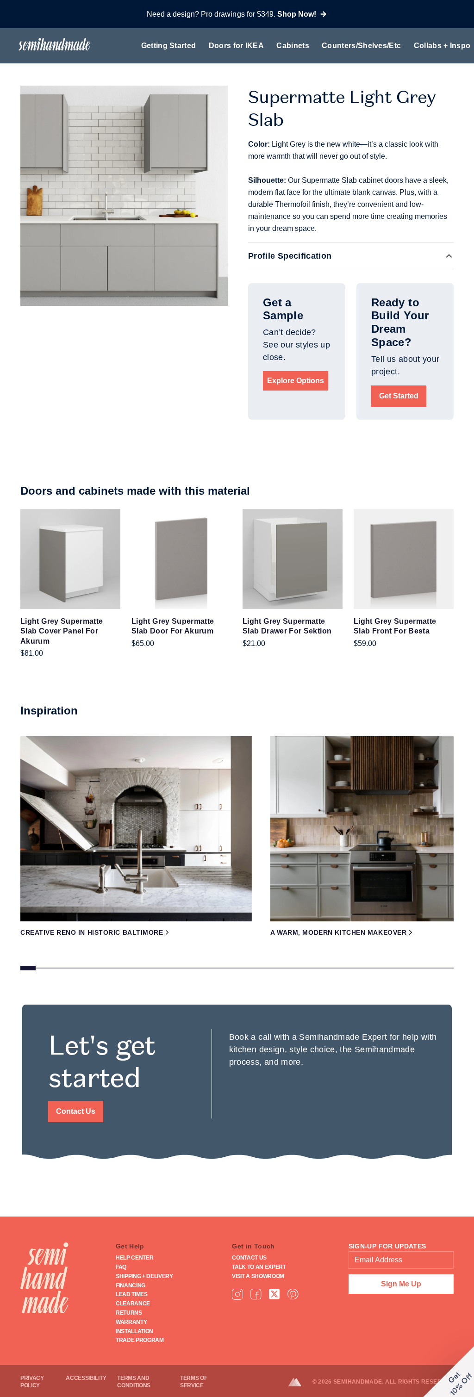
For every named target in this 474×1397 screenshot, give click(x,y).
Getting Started (168, 46)
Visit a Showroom (258, 1276)
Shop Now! (296, 14)
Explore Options (295, 381)
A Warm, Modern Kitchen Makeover (338, 932)
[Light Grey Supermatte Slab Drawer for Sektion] (293, 559)
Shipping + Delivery (144, 1276)
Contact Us (75, 1111)
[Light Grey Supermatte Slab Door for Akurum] (181, 559)
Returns (129, 1313)
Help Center (134, 1257)
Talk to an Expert (259, 1267)
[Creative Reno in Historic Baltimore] (136, 828)
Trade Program (140, 1340)
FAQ (121, 1267)
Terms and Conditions (133, 1382)
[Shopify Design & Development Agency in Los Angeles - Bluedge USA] (300, 1382)
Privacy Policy (32, 1382)
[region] (237, 856)
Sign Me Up (401, 1284)
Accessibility (86, 1378)
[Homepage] (44, 1277)
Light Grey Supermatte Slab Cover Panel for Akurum (61, 631)
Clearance (133, 1303)
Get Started (398, 396)
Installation (134, 1331)
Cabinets (292, 46)
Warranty (131, 1322)
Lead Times (132, 1294)
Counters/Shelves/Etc (361, 46)
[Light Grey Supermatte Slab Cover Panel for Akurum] (70, 559)
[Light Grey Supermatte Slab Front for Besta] (404, 559)
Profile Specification (290, 256)
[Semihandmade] (50, 44)
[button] (448, 1371)
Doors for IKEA (236, 46)
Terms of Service (193, 1382)
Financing (130, 1285)
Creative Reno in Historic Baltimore (91, 932)
